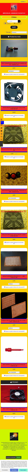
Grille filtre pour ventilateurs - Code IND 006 (14, 149)
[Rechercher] (19, 21)
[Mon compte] (1, 119)
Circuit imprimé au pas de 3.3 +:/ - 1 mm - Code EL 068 (14, 277)
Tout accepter (23, 470)
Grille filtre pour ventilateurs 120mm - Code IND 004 (14, 235)
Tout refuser (14, 470)
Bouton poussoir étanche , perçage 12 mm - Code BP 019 (14, 191)
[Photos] (1, 133)
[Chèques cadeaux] (1, 130)
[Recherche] (1, 139)
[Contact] (1, 125)
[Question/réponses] (1, 136)
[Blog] (1, 128)
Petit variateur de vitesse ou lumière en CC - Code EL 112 (14, 64)
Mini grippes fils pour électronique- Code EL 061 (14, 365)
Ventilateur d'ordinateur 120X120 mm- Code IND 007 (14, 108)
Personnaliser (5, 470)
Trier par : (8, 32)
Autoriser (18, 457)
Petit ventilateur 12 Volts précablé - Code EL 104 (14, 409)
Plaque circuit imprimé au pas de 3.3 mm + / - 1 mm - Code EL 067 (14, 321)
